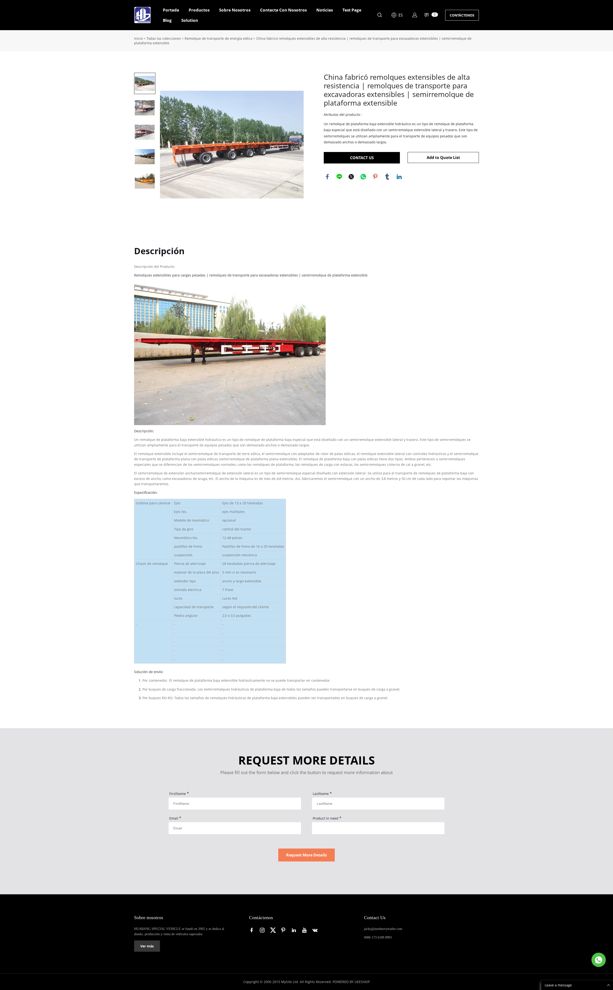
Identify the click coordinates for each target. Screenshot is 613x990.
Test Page (351, 10)
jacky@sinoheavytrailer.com (383, 929)
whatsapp (363, 176)
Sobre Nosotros (234, 10)
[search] (379, 16)
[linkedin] (294, 930)
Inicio (138, 38)
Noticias (324, 10)
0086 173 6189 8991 (378, 937)
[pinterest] (284, 930)
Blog (167, 20)
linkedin (399, 176)
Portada (171, 10)
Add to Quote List (443, 157)
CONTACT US (362, 157)
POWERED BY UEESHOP (351, 981)
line (339, 176)
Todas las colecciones (164, 38)
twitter (351, 176)
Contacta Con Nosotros (283, 10)
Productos (199, 10)
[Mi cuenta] (415, 15)
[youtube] (305, 930)
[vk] (315, 930)
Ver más (147, 946)
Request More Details (306, 855)
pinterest (375, 176)
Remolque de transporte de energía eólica (218, 38)
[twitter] (273, 930)
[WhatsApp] (598, 960)
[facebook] (252, 930)
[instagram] (263, 930)
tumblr (387, 176)
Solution (189, 20)
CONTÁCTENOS (462, 15)
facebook (327, 176)
